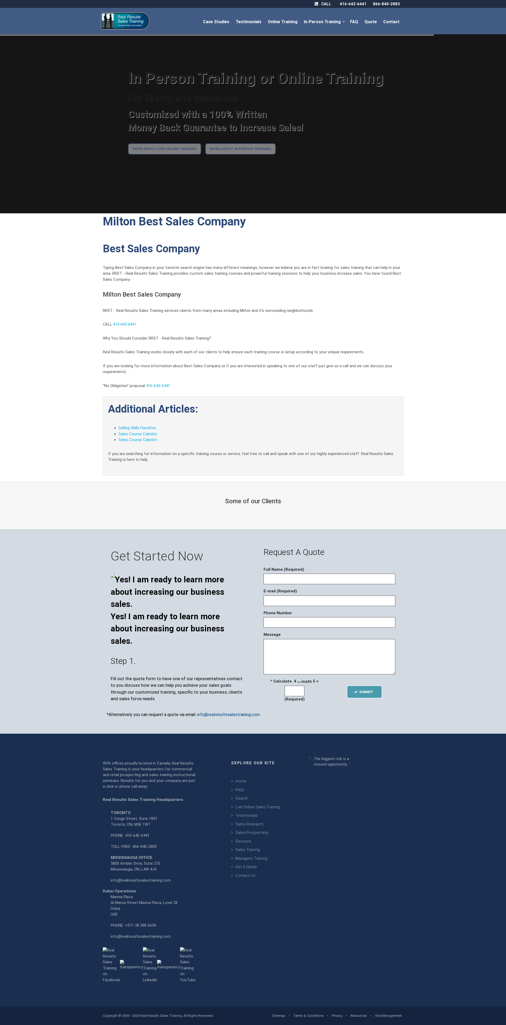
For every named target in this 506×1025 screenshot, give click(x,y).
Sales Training (247, 849)
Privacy (337, 1016)
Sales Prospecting (251, 832)
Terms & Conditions (308, 1016)
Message (272, 634)
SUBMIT (367, 692)
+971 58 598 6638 (140, 925)
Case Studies (216, 21)
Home (240, 781)
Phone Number (278, 613)
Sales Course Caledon (138, 434)
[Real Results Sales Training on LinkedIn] (150, 965)
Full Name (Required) (284, 569)
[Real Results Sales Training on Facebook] (111, 965)
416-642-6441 (353, 4)
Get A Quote (246, 866)
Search (241, 798)
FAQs (239, 789)
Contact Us (245, 875)
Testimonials (249, 21)
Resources (359, 1016)
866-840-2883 (386, 4)
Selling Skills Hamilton (137, 428)
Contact (392, 21)
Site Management (388, 1016)
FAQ (354, 21)
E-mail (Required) (280, 591)
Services (243, 841)
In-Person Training (323, 21)
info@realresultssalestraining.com (228, 714)
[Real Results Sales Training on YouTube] (188, 965)
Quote (371, 21)
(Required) (294, 699)
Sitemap (278, 1016)
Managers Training (251, 858)
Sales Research (249, 824)
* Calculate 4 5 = (294, 681)
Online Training (283, 21)
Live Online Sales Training (257, 807)
